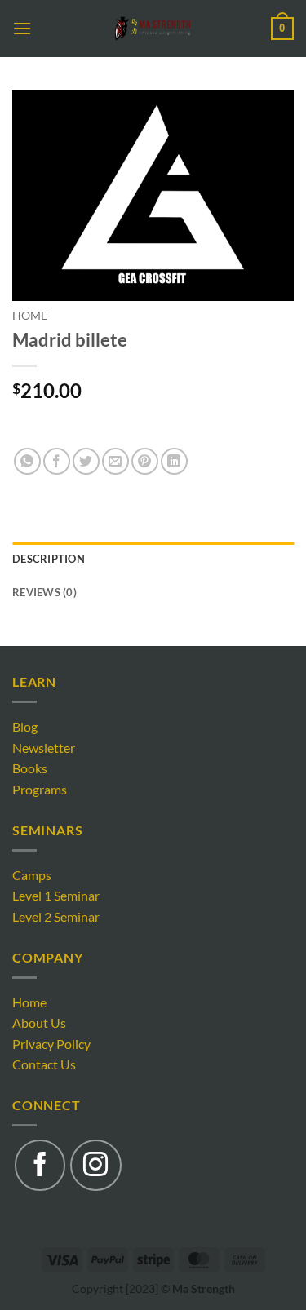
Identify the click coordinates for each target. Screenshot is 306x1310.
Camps (31, 875)
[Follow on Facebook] (40, 1165)
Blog (25, 726)
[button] (22, 28)
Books (29, 768)
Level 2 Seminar (56, 916)
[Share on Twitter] (86, 461)
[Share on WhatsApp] (27, 461)
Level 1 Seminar (56, 895)
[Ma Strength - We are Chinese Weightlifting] (153, 28)
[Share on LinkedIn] (174, 461)
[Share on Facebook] (56, 461)
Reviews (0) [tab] (44, 592)
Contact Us (44, 1064)
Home (29, 315)
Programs (39, 789)
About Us (39, 1022)
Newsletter (43, 747)
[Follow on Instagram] (95, 1165)
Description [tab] (48, 558)
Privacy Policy (51, 1043)
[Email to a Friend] (115, 461)
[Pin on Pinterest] (144, 461)
